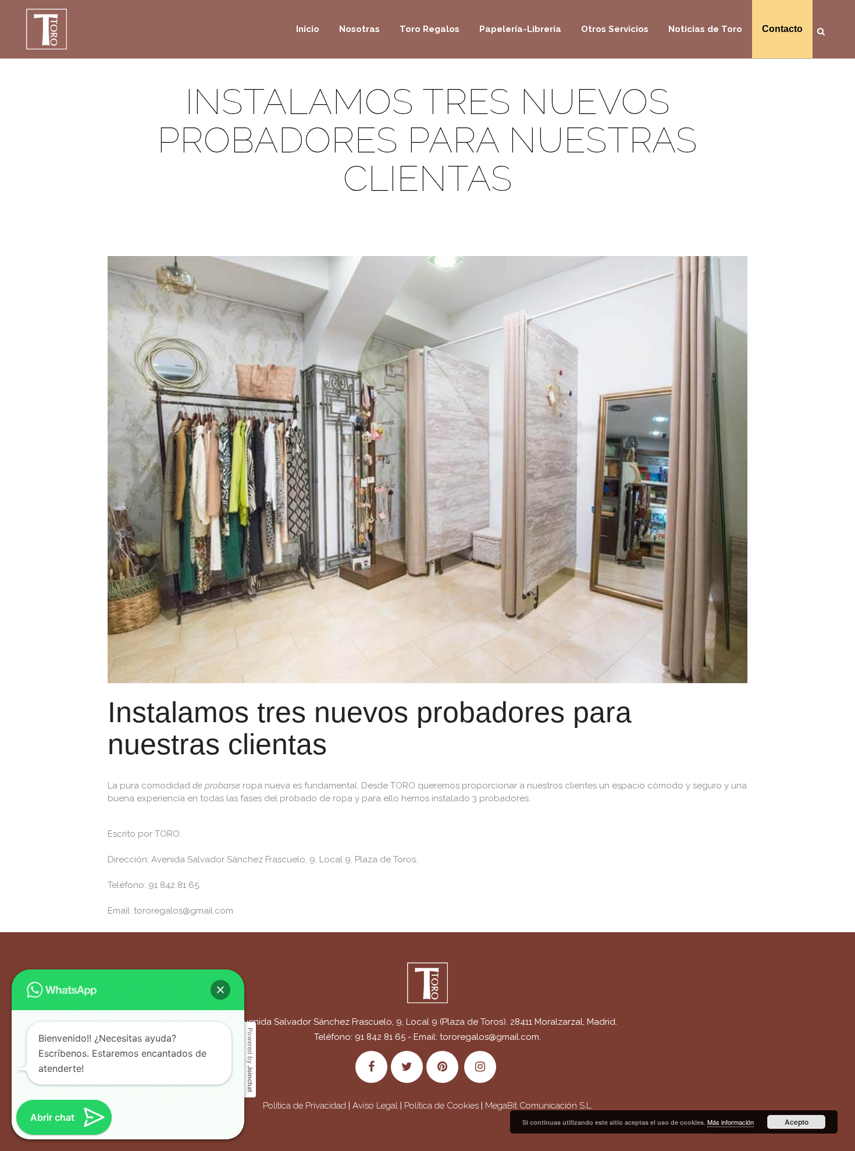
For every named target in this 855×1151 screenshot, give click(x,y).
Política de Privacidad (304, 1105)
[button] (220, 990)
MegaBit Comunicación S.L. (539, 1105)
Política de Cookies (441, 1105)
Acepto (796, 1122)
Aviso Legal (375, 1105)
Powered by (250, 1060)
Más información (730, 1122)
